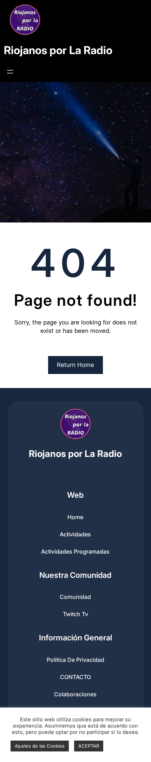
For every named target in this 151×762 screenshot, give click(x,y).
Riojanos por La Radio (58, 50)
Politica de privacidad (75, 659)
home (75, 517)
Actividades (75, 534)
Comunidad (75, 596)
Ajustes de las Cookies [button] (40, 746)
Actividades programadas (75, 551)
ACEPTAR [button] (88, 746)
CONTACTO (75, 676)
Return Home (75, 364)
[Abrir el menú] (10, 71)
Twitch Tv (75, 614)
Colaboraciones (75, 694)
